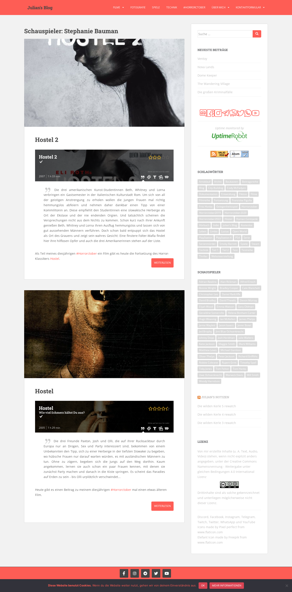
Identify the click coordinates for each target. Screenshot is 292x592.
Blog (201, 188)
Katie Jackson (207, 344)
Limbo (213, 231)
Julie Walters (246, 338)
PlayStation (205, 237)
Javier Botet (244, 325)
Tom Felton (222, 369)
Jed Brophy (205, 331)
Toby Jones (205, 369)
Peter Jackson (226, 356)
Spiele (156, 7)
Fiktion (243, 194)
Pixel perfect (228, 527)
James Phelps (247, 319)
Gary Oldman (246, 306)
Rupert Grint (229, 362)
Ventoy (202, 59)
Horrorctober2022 (210, 219)
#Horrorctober (194, 7)
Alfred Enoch (247, 282)
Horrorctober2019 (210, 213)
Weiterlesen (162, 262)
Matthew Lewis (208, 350)
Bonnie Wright (207, 288)
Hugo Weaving (207, 319)
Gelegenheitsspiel (227, 206)
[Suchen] (257, 34)
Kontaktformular (248, 7)
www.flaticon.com (210, 532)
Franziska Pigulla (242, 200)
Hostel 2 (46, 140)
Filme (116, 7)
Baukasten (232, 181)
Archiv (218, 181)
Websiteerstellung (222, 256)
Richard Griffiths (248, 356)
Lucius (225, 231)
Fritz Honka (205, 206)
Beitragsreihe (250, 181)
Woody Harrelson (209, 381)
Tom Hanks (239, 369)
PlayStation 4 (224, 237)
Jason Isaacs (226, 325)
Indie (216, 225)
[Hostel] (104, 334)
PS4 (237, 237)
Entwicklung (228, 194)
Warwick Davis (234, 375)
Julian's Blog (40, 7)
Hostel (54, 259)
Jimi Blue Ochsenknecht (229, 331)
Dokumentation (208, 194)
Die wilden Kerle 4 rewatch (217, 414)
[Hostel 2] (104, 83)
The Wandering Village (214, 84)
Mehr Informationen (226, 585)
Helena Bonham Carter (241, 313)
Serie (247, 237)
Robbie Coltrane (208, 362)
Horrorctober (249, 206)
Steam (255, 244)
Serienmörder (207, 244)
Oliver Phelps (207, 356)
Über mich (219, 7)
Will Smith (253, 375)
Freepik (234, 537)
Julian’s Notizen (215, 397)
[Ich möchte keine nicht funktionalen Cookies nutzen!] (287, 585)
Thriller (203, 256)
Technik (171, 7)
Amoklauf (204, 181)
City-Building (215, 188)
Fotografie (138, 7)
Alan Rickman (228, 282)
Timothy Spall (248, 362)
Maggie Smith (226, 344)
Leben (202, 231)
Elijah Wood (206, 306)
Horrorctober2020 (235, 213)
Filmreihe (204, 200)
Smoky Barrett (228, 244)
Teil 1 (215, 250)
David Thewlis (228, 300)
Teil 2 (225, 250)
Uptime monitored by (229, 128)
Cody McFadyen (236, 188)
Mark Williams (247, 344)
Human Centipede (247, 219)
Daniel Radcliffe (231, 294)
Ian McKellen (227, 319)
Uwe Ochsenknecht (210, 375)
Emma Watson (225, 306)
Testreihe (247, 250)
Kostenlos (246, 225)
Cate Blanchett (251, 288)
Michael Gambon (231, 350)
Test (235, 250)
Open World (240, 231)
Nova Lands (206, 67)
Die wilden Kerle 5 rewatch (217, 406)
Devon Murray (248, 300)
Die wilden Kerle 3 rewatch (217, 423)
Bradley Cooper (229, 288)
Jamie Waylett (207, 325)
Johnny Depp (206, 338)
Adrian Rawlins (208, 282)
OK (203, 585)
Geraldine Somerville (211, 313)
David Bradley (207, 300)
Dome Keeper (207, 75)
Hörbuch (204, 225)
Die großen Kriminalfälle (215, 92)
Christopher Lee (208, 294)
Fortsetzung (221, 200)
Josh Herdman (226, 338)
